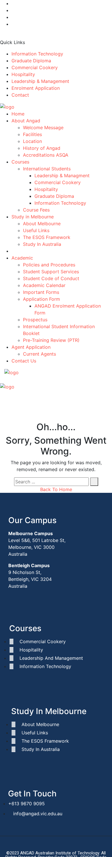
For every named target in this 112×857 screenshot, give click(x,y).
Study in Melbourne (32, 217)
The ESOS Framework (46, 237)
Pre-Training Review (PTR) (51, 340)
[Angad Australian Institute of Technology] (7, 106)
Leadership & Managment (62, 175)
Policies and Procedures (49, 265)
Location (32, 141)
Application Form (41, 299)
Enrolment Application (35, 88)
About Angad (25, 120)
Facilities (32, 134)
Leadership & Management (40, 81)
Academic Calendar (44, 285)
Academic (22, 258)
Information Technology (37, 54)
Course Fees (36, 210)
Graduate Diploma (31, 60)
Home (17, 114)
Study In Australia (42, 244)
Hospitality (23, 74)
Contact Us (23, 361)
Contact (20, 95)
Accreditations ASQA (45, 155)
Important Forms (41, 292)
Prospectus (35, 319)
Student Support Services (51, 271)
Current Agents (39, 354)
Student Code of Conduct (51, 278)
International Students (47, 169)
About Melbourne (42, 223)
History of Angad (41, 148)
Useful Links (36, 230)
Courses (20, 162)
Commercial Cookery (34, 67)
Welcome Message (43, 127)
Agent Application (31, 347)
